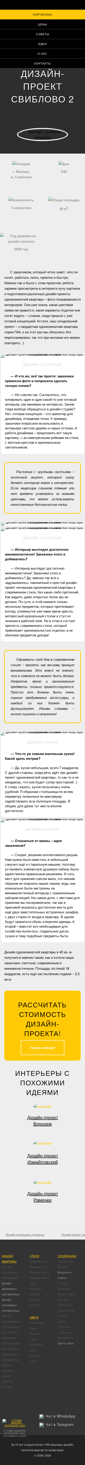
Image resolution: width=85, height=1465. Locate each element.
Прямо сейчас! (42, 1047)
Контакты (42, 63)
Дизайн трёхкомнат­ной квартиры (10, 1305)
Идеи (42, 44)
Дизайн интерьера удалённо (25, 1234)
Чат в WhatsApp (60, 1416)
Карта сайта (66, 1343)
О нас (42, 53)
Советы (42, 34)
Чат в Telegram (60, 1424)
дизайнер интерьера (42, 147)
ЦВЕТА (34, 1317)
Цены (42, 24)
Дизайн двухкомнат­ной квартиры (10, 1288)
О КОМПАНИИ (67, 1256)
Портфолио (42, 14)
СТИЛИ (34, 1256)
